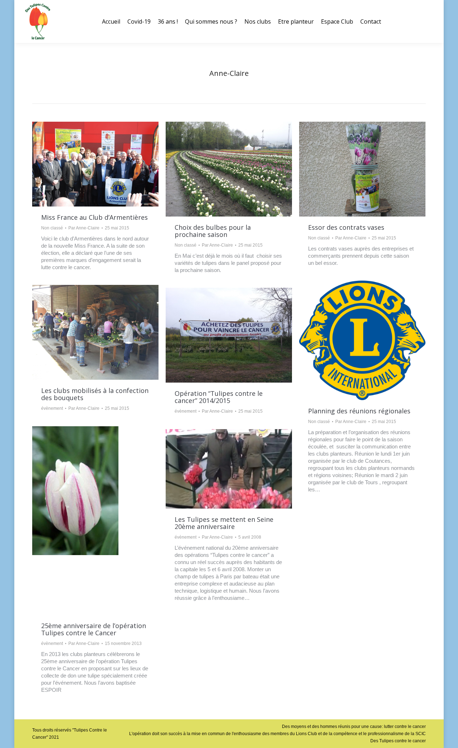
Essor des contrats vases (346, 227)
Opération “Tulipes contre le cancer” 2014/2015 (219, 397)
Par (83, 227)
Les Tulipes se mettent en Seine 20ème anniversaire (224, 523)
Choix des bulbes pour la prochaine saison (213, 231)
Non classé (52, 227)
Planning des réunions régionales (359, 410)
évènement (52, 408)
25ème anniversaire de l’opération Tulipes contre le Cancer (93, 629)
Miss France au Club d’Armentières (94, 217)
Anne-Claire (229, 73)
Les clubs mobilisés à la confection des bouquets (94, 394)
